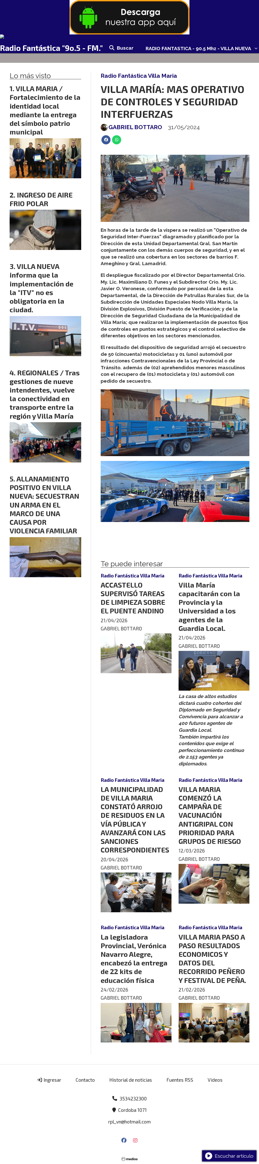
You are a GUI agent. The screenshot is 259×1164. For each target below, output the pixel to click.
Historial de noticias (130, 1080)
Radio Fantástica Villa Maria (139, 75)
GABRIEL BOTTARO (135, 127)
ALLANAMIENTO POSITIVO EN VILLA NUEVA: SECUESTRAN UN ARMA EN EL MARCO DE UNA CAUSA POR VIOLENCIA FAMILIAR (44, 505)
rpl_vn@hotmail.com (129, 1121)
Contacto (85, 1080)
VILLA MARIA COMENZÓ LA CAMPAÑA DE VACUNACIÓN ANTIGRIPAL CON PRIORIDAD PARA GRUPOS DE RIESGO (210, 815)
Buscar (125, 48)
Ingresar (51, 1080)
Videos (215, 1080)
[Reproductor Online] (129, 36)
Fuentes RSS (179, 1080)
